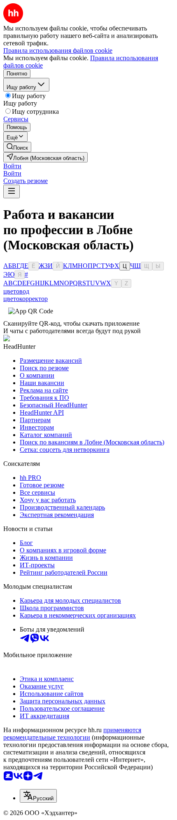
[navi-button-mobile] (11, 191)
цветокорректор (25, 298)
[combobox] (38, 796)
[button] (12, 165)
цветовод (16, 291)
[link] (17, 147)
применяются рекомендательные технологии (72, 733)
